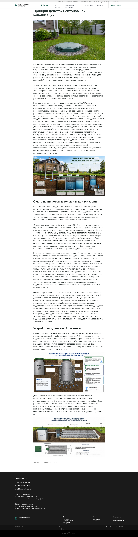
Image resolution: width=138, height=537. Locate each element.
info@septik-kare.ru (23, 489)
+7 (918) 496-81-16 (22, 486)
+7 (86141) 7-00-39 (117, 1)
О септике (57, 6)
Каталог (96, 520)
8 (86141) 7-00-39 (22, 483)
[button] (115, 5)
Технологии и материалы (69, 6)
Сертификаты (118, 520)
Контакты (100, 5)
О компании (89, 5)
